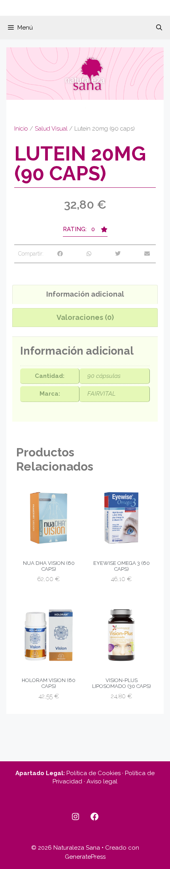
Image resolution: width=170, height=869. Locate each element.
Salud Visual (51, 128)
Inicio (21, 128)
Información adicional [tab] (85, 294)
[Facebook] (94, 816)
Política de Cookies (93, 773)
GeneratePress (85, 856)
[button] (159, 27)
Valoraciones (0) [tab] (85, 317)
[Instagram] (75, 816)
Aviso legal (102, 781)
